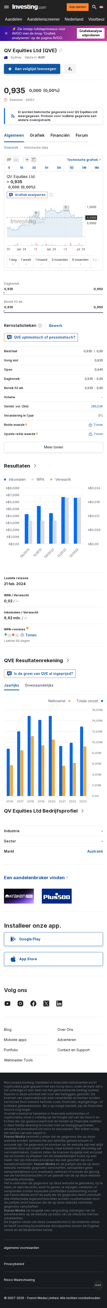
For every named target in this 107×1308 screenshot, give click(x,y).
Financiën (60, 135)
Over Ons (65, 1029)
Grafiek (37, 135)
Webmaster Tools (18, 1060)
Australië (95, 851)
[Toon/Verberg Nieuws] (33, 159)
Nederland (74, 19)
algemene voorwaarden (21, 1248)
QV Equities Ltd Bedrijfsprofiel (41, 811)
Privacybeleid (14, 1264)
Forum (82, 135)
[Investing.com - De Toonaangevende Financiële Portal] (29, 7)
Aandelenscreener (43, 19)
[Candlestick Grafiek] (9, 159)
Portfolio (11, 1050)
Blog (7, 1029)
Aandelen (13, 19)
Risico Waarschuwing (19, 1280)
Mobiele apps (15, 1040)
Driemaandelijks (39, 685)
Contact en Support (73, 1050)
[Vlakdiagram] (16, 159)
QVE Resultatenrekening (33, 660)
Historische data (36, 147)
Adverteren (66, 1040)
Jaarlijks (11, 685)
